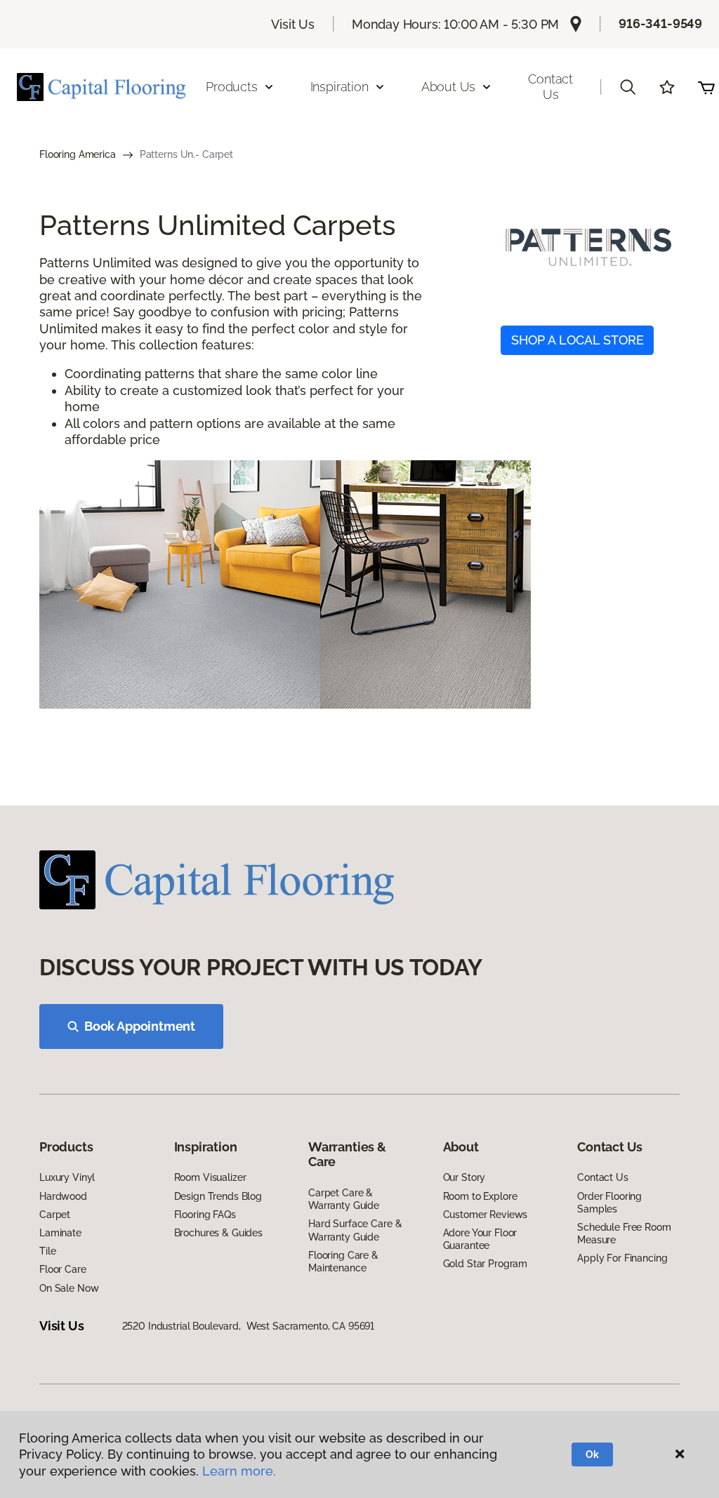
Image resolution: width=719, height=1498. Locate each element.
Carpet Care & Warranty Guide (343, 1199)
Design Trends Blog (218, 1196)
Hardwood (63, 1196)
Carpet (54, 1214)
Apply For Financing (622, 1258)
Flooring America (77, 154)
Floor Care (62, 1269)
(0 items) (706, 87)
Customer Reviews (485, 1214)
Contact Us (550, 87)
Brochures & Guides (218, 1232)
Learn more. (239, 1471)
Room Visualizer (210, 1177)
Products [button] (232, 86)
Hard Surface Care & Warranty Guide (355, 1230)
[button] (628, 87)
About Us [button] (448, 86)
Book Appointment (139, 1026)
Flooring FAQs (205, 1214)
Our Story (464, 1177)
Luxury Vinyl (67, 1177)
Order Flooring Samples (609, 1203)
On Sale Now (68, 1288)
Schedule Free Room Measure (624, 1233)
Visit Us (293, 24)
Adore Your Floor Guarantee (480, 1239)
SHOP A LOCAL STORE (577, 340)
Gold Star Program (485, 1263)
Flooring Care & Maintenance (343, 1261)
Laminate (60, 1232)
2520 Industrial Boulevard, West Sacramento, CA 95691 (248, 1326)
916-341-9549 (660, 23)
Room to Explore (480, 1196)
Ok (592, 1454)
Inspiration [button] (339, 86)
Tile (47, 1251)
